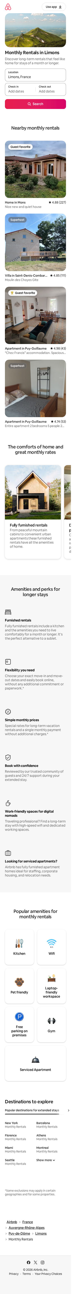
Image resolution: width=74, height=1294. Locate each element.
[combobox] (35, 76)
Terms (26, 1274)
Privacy (13, 1274)
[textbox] (20, 91)
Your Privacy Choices (48, 1274)
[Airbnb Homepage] (8, 6)
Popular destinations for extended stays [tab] (32, 1110)
